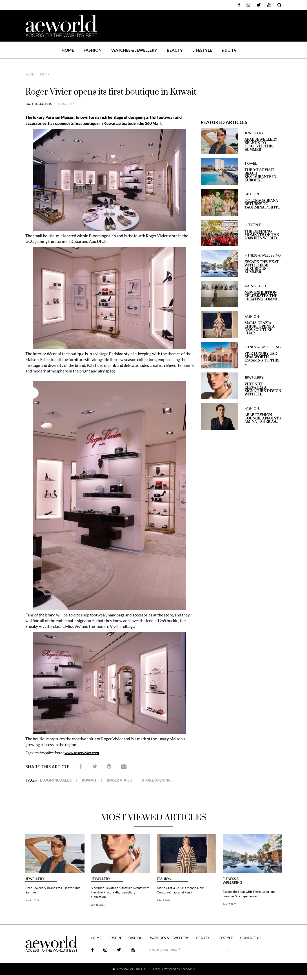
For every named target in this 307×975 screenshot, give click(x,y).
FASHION (93, 50)
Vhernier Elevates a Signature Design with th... (263, 389)
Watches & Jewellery (169, 938)
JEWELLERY (254, 133)
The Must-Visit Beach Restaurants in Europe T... (260, 175)
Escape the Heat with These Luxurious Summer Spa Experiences (249, 894)
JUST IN (44, 74)
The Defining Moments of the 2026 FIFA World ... (262, 235)
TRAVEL (251, 163)
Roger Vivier (119, 780)
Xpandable (188, 969)
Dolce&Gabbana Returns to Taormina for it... (262, 204)
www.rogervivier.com (82, 752)
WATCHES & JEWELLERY (134, 50)
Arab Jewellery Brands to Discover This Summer (261, 144)
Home (68, 50)
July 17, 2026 (163, 900)
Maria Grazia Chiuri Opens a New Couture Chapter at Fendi (180, 890)
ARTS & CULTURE (258, 286)
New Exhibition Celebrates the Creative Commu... (262, 296)
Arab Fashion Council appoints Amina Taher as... (263, 418)
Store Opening (156, 780)
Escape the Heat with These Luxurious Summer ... (262, 267)
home (29, 74)
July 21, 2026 (32, 900)
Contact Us (250, 938)
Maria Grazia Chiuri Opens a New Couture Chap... (260, 328)
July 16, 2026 (98, 904)
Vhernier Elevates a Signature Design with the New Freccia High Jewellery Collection (120, 892)
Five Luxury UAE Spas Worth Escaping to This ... (262, 359)
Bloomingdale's (56, 780)
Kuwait (89, 780)
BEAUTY (175, 50)
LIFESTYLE (202, 50)
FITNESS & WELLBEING (263, 255)
